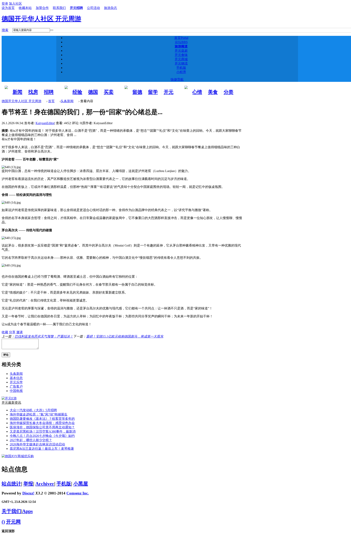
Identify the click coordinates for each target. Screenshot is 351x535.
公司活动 (93, 8)
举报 (28, 483)
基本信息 (16, 378)
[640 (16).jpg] (11, 265)
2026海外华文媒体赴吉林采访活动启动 (37, 444)
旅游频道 (181, 46)
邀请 (19, 332)
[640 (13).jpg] (11, 167)
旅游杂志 (110, 8)
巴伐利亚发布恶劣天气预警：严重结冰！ (44, 336)
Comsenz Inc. (77, 493)
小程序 (181, 72)
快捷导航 (177, 79)
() (3, 521)
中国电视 (16, 390)
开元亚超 (181, 50)
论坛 (181, 42)
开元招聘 (76, 8)
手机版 (181, 67)
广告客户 (16, 386)
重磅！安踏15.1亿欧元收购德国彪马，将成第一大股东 (124, 336)
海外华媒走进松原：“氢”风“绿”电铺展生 (38, 414)
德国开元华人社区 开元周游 (41, 18)
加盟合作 (42, 8)
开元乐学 (16, 382)
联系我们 (59, 8)
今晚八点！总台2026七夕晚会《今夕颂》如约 (42, 435)
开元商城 (181, 59)
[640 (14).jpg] (11, 202)
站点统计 (11, 483)
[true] (51, 30)
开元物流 (181, 63)
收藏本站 (25, 8)
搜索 (5, 30)
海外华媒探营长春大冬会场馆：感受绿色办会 (42, 423)
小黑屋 (80, 483)
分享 (12, 332)
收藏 (5, 332)
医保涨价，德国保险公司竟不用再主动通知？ (42, 427)
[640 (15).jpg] (11, 238)
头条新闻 (67, 101)
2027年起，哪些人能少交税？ (31, 440)
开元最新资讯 (11, 402)
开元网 (13, 521)
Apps (27, 511)
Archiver (44, 483)
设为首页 (8, 8)
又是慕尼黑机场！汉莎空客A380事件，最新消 (43, 431)
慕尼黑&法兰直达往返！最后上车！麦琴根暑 (42, 448)
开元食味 (181, 55)
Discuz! (28, 493)
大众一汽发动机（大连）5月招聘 (33, 410)
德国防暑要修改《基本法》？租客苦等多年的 (42, 418)
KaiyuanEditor (45, 123)
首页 (181, 37)
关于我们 (11, 511)
